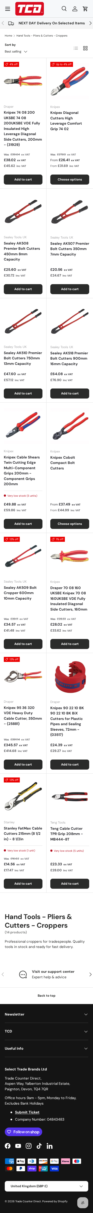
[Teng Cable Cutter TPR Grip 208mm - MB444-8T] (69, 796)
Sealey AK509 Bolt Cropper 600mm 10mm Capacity (20, 593)
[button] (85, 9)
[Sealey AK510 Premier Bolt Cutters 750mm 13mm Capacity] (23, 321)
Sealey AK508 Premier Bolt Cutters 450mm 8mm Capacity (22, 251)
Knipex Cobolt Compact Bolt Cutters (62, 463)
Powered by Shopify (54, 1201)
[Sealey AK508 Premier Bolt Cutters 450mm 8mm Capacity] (23, 211)
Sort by (10, 45)
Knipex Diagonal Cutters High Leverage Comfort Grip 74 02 (66, 120)
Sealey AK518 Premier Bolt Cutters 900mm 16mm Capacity (69, 358)
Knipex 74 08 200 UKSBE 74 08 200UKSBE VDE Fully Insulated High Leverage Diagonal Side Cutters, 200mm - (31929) (23, 128)
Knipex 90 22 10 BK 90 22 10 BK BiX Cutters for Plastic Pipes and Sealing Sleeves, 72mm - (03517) (67, 721)
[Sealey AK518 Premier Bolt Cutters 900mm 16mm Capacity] (69, 321)
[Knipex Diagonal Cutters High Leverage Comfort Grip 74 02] (69, 81)
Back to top (47, 996)
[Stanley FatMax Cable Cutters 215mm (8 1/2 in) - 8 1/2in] (23, 796)
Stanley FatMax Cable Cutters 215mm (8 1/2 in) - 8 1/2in (23, 833)
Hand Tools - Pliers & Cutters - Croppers (41, 35)
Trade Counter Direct (28, 1201)
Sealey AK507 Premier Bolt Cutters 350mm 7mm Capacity (69, 249)
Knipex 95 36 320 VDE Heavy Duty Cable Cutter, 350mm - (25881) (23, 715)
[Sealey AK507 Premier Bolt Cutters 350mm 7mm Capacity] (69, 211)
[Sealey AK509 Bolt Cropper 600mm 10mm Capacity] (23, 556)
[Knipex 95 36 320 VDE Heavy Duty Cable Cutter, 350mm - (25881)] (23, 676)
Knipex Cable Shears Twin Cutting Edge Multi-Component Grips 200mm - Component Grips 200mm (22, 471)
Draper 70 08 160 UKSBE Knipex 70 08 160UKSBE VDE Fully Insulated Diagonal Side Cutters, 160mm (68, 598)
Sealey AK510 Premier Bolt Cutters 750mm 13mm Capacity (23, 358)
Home (8, 35)
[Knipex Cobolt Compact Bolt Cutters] (69, 425)
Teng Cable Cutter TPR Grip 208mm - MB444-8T (66, 834)
